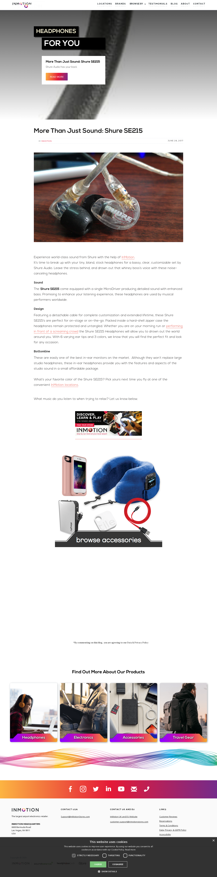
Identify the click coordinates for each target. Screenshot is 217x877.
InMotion (46, 141)
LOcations (104, 6)
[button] (137, 6)
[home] (27, 7)
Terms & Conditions (168, 825)
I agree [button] (98, 864)
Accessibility (165, 834)
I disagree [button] (117, 864)
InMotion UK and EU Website (123, 816)
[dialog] (108, 857)
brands (120, 6)
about (185, 6)
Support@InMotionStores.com (75, 816)
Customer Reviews (168, 816)
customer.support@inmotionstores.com (129, 821)
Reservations (165, 821)
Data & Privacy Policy (137, 642)
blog (174, 6)
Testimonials (158, 6)
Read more (130, 849)
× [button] (213, 840)
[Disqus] (108, 598)
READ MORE (57, 76)
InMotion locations (64, 385)
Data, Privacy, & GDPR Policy (172, 830)
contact (199, 6)
